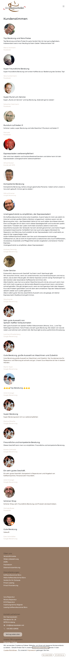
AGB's (6, 562)
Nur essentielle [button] (47, 655)
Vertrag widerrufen (13, 634)
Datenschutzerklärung (40, 647)
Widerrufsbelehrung (11, 559)
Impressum (8, 565)
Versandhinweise (10, 556)
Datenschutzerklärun (11, 567)
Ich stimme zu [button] (59, 655)
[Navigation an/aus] (63, 6)
